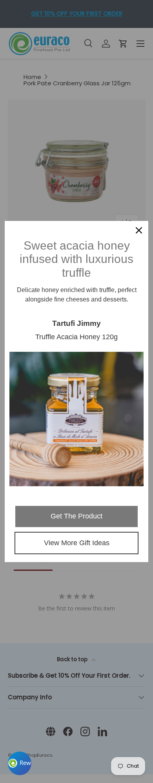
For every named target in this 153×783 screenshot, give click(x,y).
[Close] (138, 230)
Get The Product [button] (76, 516)
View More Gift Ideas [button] (76, 543)
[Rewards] (19, 763)
